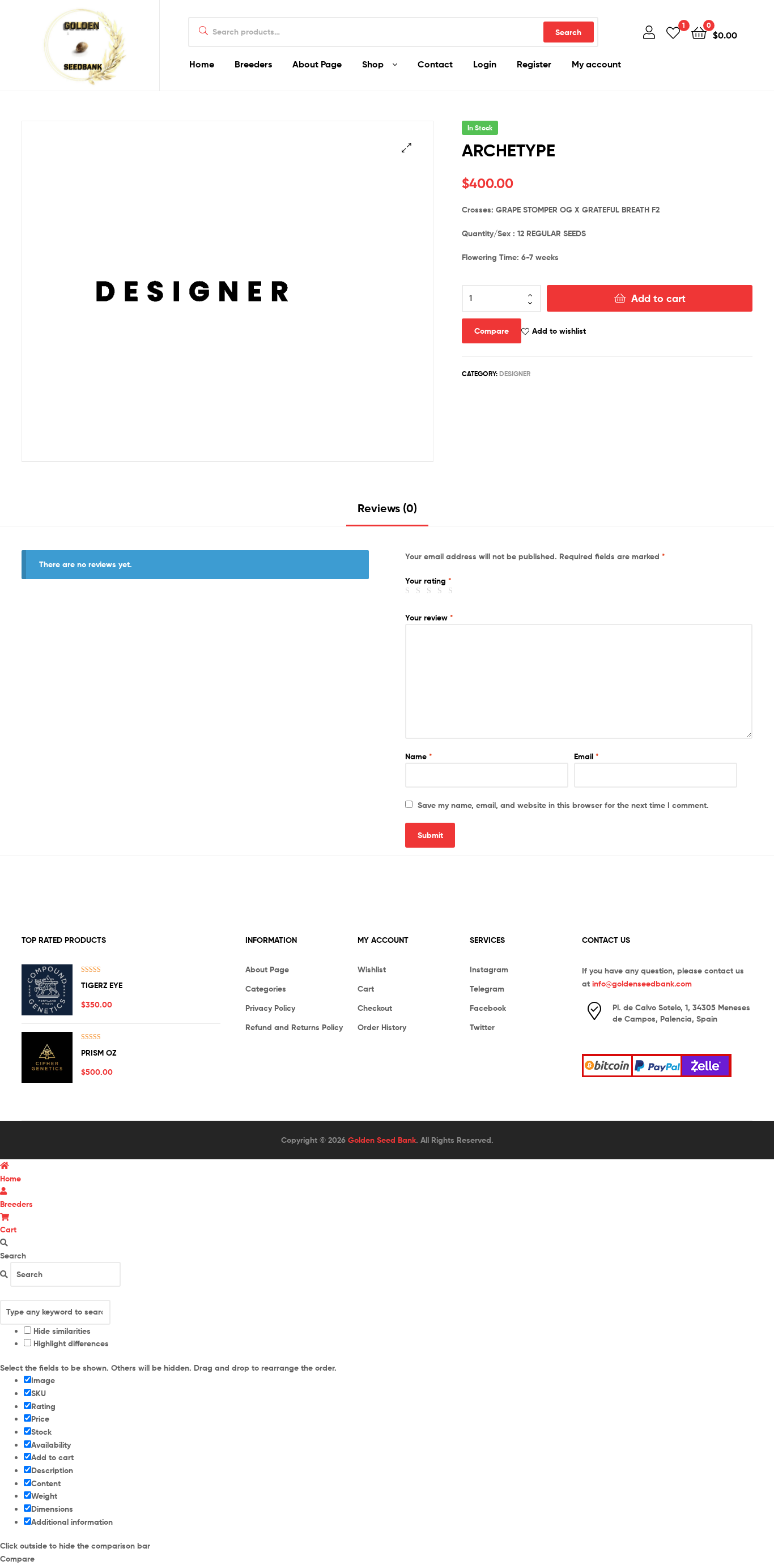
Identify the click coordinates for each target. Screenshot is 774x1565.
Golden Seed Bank (382, 1140)
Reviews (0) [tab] (387, 508)
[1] (673, 32)
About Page (317, 64)
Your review (429, 618)
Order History (382, 1027)
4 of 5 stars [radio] (441, 591)
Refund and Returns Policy (294, 1027)
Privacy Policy (270, 1008)
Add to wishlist (559, 331)
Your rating (428, 581)
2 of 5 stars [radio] (420, 591)
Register (534, 64)
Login (484, 64)
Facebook (488, 1008)
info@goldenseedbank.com (642, 984)
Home (201, 64)
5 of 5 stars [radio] (452, 591)
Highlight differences (70, 1343)
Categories (265, 989)
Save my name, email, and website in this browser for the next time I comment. (563, 805)
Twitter (482, 1027)
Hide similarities (61, 1331)
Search (568, 32)
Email (586, 756)
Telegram (487, 989)
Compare (491, 331)
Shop (373, 64)
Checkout (375, 1008)
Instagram (489, 969)
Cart (366, 989)
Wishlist (372, 969)
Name (418, 756)
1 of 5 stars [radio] (409, 591)
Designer (514, 373)
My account (596, 64)
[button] (406, 147)
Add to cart (658, 298)
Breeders (253, 64)
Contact (435, 64)
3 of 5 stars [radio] (431, 591)
